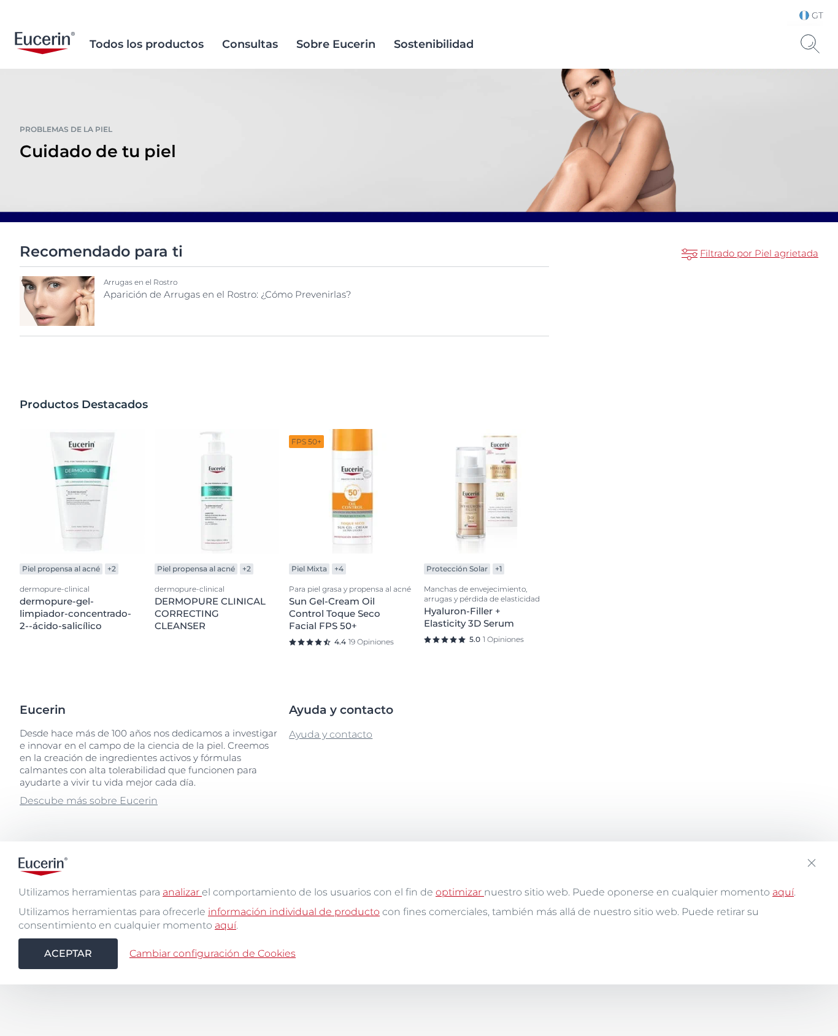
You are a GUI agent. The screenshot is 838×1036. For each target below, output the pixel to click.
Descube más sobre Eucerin (89, 800)
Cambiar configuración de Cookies (212, 953)
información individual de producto (294, 912)
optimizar (460, 892)
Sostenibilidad (434, 44)
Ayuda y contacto (330, 734)
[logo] (45, 44)
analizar (182, 892)
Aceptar (68, 953)
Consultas (250, 44)
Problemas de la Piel (66, 129)
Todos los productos (147, 44)
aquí (783, 892)
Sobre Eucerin (335, 44)
